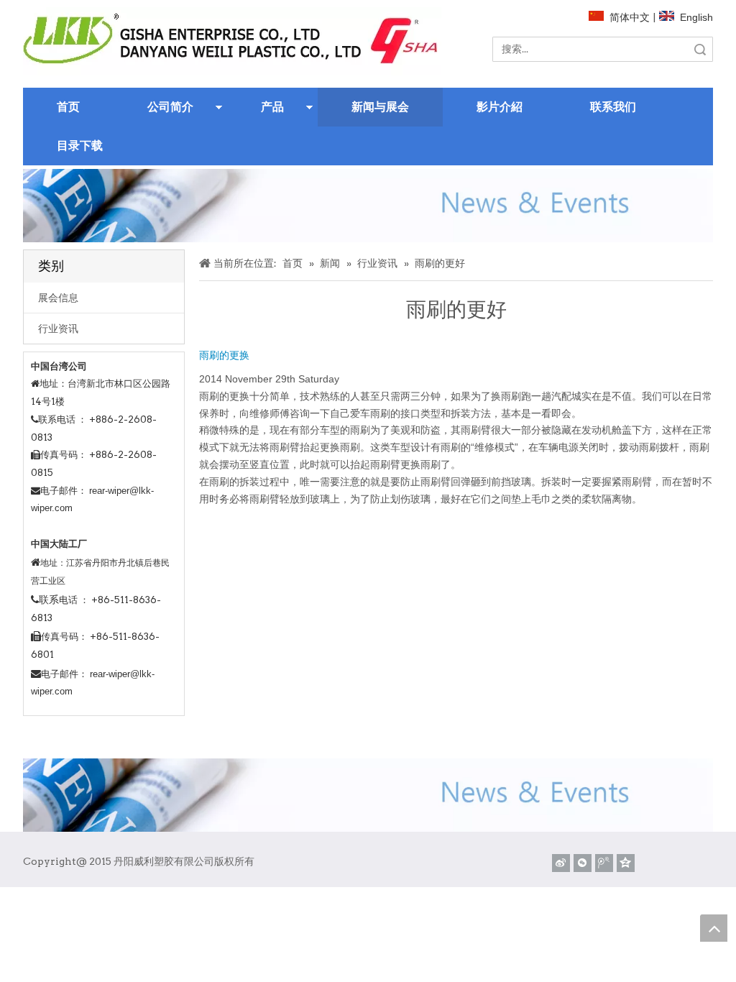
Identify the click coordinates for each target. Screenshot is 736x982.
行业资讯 (58, 328)
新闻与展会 (380, 107)
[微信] (583, 863)
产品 (272, 107)
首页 (68, 107)
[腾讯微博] (604, 863)
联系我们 (613, 107)
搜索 (700, 49)
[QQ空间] (626, 863)
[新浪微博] (561, 863)
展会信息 (58, 297)
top (713, 928)
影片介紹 (500, 107)
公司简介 (170, 107)
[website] (232, 41)
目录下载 (80, 145)
